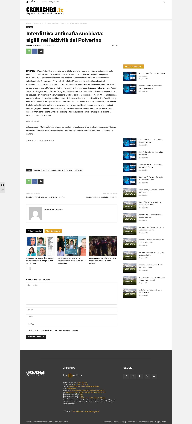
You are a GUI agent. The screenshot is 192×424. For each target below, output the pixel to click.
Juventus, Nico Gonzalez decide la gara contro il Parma (151, 228)
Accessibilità (132, 421)
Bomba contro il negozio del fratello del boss (45, 197)
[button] (164, 2)
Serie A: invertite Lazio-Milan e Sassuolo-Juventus (150, 140)
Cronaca (36, 23)
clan (44, 170)
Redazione (107, 421)
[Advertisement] (114, 11)
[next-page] (32, 268)
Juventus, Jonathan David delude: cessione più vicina (151, 266)
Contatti (116, 421)
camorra (37, 170)
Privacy (123, 421)
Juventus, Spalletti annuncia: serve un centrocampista (151, 241)
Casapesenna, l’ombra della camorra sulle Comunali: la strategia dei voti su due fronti (40, 260)
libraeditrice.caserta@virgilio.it (86, 411)
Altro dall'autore (53, 230)
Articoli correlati (35, 230)
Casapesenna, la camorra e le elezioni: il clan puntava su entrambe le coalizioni (71, 260)
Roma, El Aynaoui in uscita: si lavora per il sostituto (150, 203)
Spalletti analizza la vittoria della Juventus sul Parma (151, 165)
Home (28, 23)
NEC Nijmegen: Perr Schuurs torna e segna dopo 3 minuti (152, 278)
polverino (69, 170)
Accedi (65, 2)
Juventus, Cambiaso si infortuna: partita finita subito (150, 87)
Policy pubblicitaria (146, 421)
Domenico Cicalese (35, 45)
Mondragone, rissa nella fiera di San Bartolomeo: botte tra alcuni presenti (102, 260)
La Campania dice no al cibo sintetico (101, 197)
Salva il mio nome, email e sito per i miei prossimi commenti (53, 330)
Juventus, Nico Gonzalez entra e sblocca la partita (150, 215)
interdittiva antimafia (55, 170)
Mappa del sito (160, 421)
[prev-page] (28, 268)
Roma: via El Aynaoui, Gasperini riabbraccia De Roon (151, 178)
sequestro (78, 170)
